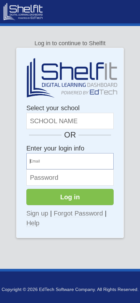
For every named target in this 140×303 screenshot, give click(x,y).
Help (32, 223)
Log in (70, 197)
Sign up (37, 213)
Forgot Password (78, 213)
